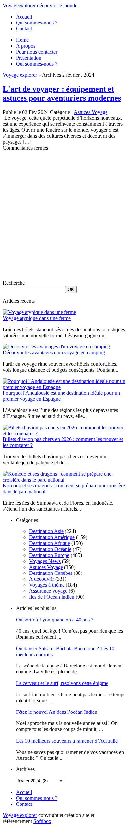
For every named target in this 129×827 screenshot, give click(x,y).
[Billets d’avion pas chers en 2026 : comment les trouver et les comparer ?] (64, 433)
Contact (24, 28)
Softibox (42, 821)
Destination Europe (49, 555)
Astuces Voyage (91, 112)
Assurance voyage (48, 591)
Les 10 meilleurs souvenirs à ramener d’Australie (67, 741)
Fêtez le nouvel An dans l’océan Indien (56, 712)
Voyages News (45, 561)
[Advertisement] (64, 215)
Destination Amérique (52, 537)
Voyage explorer (20, 75)
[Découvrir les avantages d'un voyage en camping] (56, 346)
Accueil (24, 17)
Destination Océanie (50, 549)
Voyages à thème (46, 585)
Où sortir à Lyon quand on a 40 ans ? (54, 619)
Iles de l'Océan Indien (51, 597)
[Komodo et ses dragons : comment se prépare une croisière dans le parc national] (64, 479)
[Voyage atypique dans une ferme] (39, 312)
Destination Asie (46, 531)
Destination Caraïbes (50, 573)
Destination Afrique (49, 543)
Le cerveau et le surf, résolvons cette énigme (62, 683)
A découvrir (41, 579)
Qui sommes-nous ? (36, 22)
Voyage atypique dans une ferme (37, 318)
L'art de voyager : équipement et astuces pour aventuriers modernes (62, 93)
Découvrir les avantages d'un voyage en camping (54, 352)
